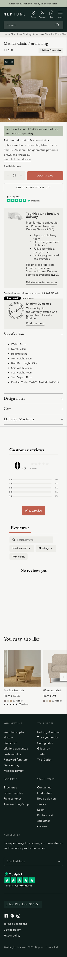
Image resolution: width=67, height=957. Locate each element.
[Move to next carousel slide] (63, 677)
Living (27, 34)
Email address (15, 856)
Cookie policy (12, 929)
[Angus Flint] (5, 701)
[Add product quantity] (8, 175)
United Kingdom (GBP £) (22, 904)
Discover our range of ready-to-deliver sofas (33, 3)
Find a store (44, 793)
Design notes (14, 398)
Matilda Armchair (14, 690)
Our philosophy (14, 732)
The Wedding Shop (16, 804)
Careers (42, 826)
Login (40, 809)
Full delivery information (41, 282)
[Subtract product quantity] (21, 175)
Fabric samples (13, 793)
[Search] (57, 25)
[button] (33, 480)
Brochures (10, 787)
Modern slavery (13, 770)
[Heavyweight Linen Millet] (11, 701)
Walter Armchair (52, 690)
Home (7, 34)
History (8, 737)
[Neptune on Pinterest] (12, 916)
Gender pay (11, 765)
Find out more (35, 323)
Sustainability (12, 754)
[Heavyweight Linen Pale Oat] (8, 701)
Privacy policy (12, 935)
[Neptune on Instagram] (18, 916)
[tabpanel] (33, 573)
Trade (41, 754)
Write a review (33, 510)
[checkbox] (18, 556)
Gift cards (43, 748)
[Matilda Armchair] (22, 668)
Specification (14, 334)
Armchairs (38, 34)
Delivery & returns (19, 419)
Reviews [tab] (20, 528)
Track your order (47, 737)
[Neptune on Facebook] (6, 916)
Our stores (10, 743)
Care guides (45, 743)
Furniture (17, 34)
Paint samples (13, 798)
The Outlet (44, 759)
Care (7, 408)
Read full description (17, 159)
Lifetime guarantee (16, 748)
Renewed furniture (16, 759)
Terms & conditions (15, 923)
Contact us (44, 787)
